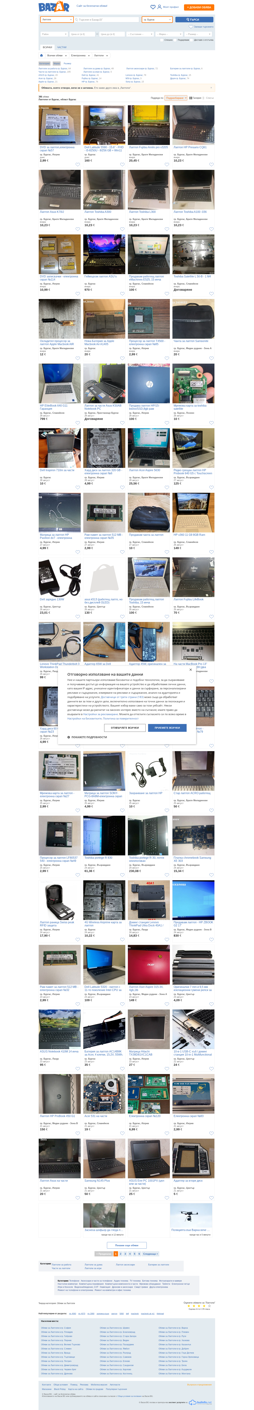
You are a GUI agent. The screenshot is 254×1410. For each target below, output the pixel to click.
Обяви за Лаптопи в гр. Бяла (173, 1365)
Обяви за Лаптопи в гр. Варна (173, 1328)
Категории (44, 63)
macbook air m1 (147, 1314)
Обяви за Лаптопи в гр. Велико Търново (60, 1344)
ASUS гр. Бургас (48, 75)
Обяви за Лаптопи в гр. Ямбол (114, 1348)
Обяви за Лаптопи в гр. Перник (56, 1340)
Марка (57, 63)
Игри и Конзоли (65, 1287)
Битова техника (150, 1281)
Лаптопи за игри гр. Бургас (97, 72)
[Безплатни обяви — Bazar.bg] (54, 7)
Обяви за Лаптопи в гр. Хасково (174, 1340)
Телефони (74, 1281)
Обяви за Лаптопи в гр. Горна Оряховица (179, 1357)
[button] (87, 737)
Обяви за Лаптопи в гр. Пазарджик (117, 1344)
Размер (67, 63)
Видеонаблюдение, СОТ (86, 1287)
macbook (135, 1314)
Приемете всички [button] (167, 728)
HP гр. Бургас (90, 82)
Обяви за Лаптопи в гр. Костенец (116, 1373)
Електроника (78, 55)
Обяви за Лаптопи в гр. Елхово (115, 1361)
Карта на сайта (75, 1389)
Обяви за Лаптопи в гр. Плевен (174, 1332)
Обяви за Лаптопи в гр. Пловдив (57, 1332)
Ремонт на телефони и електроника (75, 1290)
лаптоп (114, 1314)
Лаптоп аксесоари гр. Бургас (142, 68)
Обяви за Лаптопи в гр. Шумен (115, 1328)
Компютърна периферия (91, 1284)
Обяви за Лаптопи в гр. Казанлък (175, 1344)
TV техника (135, 1281)
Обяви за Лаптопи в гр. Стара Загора (118, 1336)
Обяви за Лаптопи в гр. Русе (172, 1336)
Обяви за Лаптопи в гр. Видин (114, 1340)
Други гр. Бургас (179, 78)
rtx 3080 (90, 1314)
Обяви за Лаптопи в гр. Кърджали (175, 1369)
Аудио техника (121, 1281)
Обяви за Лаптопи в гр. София (56, 1328)
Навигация (105, 1287)
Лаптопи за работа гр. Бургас (55, 68)
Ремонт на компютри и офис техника (113, 1290)
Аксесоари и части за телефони (96, 1281)
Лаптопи (99, 55)
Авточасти (115, 1385)
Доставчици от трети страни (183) (122, 697)
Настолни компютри (68, 1284)
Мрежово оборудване (150, 1284)
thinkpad (160, 1314)
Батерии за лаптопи (158, 1264)
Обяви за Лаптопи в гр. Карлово (115, 1369)
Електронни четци (181, 1284)
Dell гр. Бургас (90, 75)
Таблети (166, 1284)
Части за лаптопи (61, 1268)
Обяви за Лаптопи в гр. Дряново (57, 1373)
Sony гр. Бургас (135, 82)
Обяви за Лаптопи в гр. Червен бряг (58, 1369)
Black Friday (60, 1389)
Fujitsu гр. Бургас (91, 78)
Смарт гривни (141, 1287)
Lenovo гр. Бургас (136, 75)
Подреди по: (157, 98)
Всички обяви (55, 55)
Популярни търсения (116, 1389)
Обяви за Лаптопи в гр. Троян (173, 1361)
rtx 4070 (81, 1314)
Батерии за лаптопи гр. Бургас (186, 68)
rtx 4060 (72, 1314)
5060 (122, 1314)
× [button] (190, 670)
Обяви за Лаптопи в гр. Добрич (174, 1348)
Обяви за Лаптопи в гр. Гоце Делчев (176, 1353)
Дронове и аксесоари (122, 1287)
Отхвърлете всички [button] (125, 728)
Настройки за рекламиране (100, 714)
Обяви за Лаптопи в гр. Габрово (56, 1336)
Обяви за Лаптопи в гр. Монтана (174, 1373)
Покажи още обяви (126, 1245)
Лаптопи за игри (93, 1268)
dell (127, 1314)
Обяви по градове (94, 1389)
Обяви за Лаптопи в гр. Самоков (115, 1357)
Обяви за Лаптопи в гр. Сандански (117, 1365)
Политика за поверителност (121, 718)
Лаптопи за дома (93, 1264)
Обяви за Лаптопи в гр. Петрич (56, 1361)
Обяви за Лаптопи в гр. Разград (115, 1353)
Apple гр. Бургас (48, 82)
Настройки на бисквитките (84, 718)
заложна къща (103, 1314)
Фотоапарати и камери (170, 1281)
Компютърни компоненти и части (121, 1284)
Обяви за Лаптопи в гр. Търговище (58, 1357)
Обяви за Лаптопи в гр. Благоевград (117, 1332)
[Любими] (153, 7)
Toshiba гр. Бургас (180, 75)
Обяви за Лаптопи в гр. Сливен (56, 1348)
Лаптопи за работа (61, 1264)
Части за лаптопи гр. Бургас (55, 72)
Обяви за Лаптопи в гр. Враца (55, 1353)
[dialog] (127, 705)
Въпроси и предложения (199, 1385)
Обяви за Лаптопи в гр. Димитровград (59, 1365)
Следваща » (150, 1253)
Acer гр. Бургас (47, 78)
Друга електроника (158, 1287)
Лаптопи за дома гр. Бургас (98, 68)
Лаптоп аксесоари (125, 1264)
